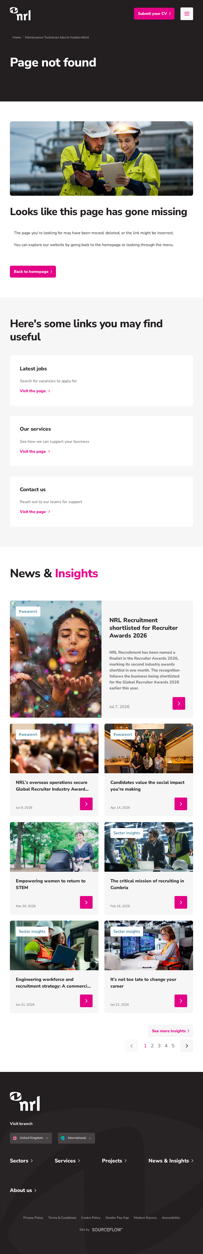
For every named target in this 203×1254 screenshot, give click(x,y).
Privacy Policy (33, 1218)
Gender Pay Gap (117, 1218)
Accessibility (171, 1218)
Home (16, 37)
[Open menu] (186, 13)
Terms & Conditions (62, 1218)
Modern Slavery (145, 1218)
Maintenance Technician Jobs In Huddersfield (57, 37)
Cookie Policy (91, 1218)
